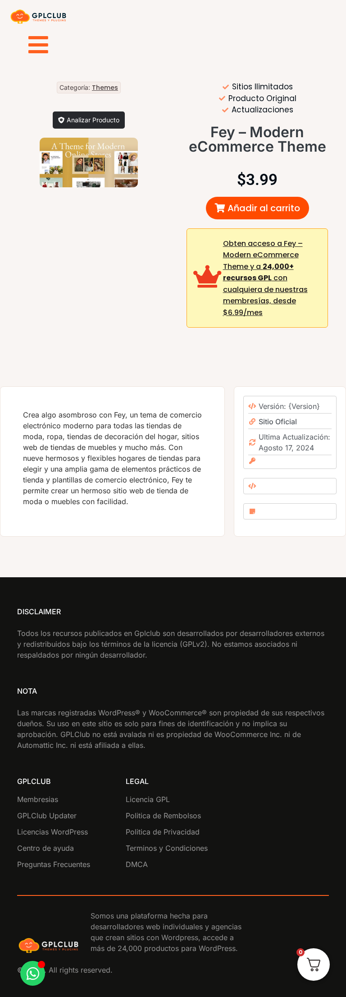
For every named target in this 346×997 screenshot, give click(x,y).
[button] (257, 208)
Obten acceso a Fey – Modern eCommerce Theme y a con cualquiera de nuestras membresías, (265, 278)
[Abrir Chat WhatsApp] (32, 973)
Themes (105, 87)
